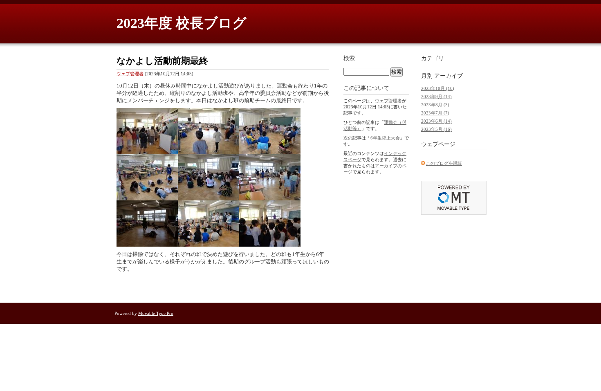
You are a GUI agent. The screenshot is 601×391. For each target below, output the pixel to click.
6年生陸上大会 (385, 137)
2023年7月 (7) (435, 112)
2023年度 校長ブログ (182, 23)
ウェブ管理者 (130, 73)
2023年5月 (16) (436, 129)
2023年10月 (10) (437, 88)
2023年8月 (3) (435, 104)
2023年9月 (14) (436, 96)
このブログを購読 (444, 163)
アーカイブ (448, 76)
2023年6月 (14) (436, 121)
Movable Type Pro (155, 313)
